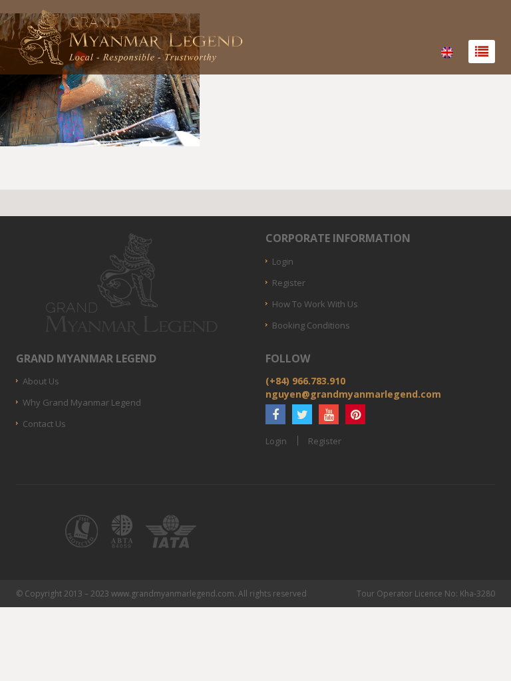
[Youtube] (329, 414)
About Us (41, 381)
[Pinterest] (355, 414)
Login (282, 261)
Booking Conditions (311, 325)
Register (288, 283)
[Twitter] (302, 414)
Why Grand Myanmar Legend (82, 402)
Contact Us (44, 424)
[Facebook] (275, 414)
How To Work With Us (315, 304)
